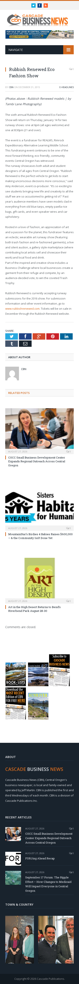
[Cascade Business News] (39, 17)
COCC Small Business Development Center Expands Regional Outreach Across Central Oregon (36, 461)
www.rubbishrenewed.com (22, 308)
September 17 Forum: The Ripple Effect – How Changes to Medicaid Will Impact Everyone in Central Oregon (48, 884)
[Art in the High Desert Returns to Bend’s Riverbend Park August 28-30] (39, 580)
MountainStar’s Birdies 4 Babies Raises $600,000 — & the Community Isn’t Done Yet (40, 536)
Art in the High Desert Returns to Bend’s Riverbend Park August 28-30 (34, 609)
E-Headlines (66, 87)
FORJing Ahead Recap (40, 858)
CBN (11, 87)
